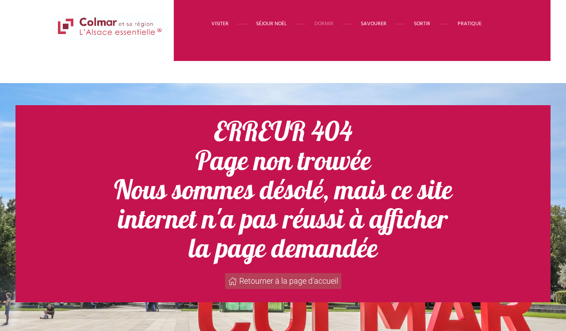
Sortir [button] (422, 24)
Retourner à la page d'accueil (288, 280)
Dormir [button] (323, 24)
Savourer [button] (373, 24)
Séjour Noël (271, 24)
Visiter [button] (220, 24)
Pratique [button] (470, 24)
